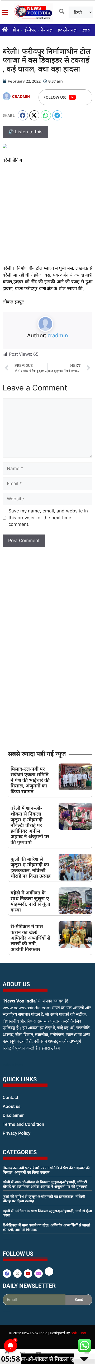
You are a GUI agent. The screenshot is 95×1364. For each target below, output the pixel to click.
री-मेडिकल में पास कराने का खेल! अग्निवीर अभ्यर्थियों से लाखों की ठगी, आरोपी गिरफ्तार (30, 937)
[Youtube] (72, 97)
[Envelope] (38, 1273)
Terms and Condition (23, 1124)
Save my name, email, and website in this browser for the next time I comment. (48, 517)
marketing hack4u (13, 1064)
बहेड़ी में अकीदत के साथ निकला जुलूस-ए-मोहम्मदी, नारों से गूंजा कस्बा (31, 901)
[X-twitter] (17, 1273)
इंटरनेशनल (67, 30)
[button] (23, 115)
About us (12, 1106)
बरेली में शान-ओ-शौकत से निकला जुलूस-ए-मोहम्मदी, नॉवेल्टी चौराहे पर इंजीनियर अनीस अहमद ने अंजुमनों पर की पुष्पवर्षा (30, 825)
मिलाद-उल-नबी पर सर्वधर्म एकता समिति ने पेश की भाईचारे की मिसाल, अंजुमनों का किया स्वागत (30, 780)
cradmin (58, 335)
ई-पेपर (30, 30)
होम (15, 30)
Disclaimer (13, 1115)
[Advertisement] (47, 217)
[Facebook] (7, 1273)
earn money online (8, 1239)
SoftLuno (78, 1333)
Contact (10, 1097)
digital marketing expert (10, 1138)
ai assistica (6, 1311)
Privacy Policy (16, 1133)
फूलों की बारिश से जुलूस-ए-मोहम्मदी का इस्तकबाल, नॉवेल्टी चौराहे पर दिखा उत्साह (31, 867)
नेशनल (47, 30)
